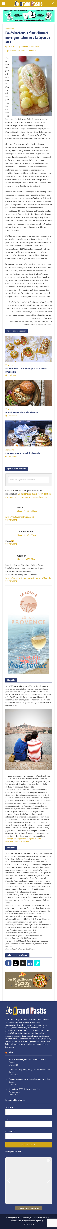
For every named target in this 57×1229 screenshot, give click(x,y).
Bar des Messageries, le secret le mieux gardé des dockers (29, 1080)
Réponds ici (11, 520)
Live (11, 1052)
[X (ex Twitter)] (23, 963)
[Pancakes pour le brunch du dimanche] (28, 433)
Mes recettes (10, 29)
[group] (28, 1180)
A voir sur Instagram (30, 1208)
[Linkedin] (30, 963)
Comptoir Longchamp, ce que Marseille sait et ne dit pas (29, 1070)
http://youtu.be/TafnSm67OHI (19, 516)
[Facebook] (8, 963)
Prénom (10, 1107)
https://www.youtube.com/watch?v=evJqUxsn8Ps (28, 577)
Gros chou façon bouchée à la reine (21, 412)
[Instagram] (16, 963)
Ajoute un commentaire (30, 47)
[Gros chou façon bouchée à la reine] (28, 392)
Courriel (10, 1131)
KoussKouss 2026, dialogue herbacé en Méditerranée (24, 1090)
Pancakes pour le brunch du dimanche (22, 453)
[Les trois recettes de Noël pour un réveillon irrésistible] (28, 348)
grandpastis (11, 50)
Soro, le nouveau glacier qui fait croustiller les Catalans (28, 1060)
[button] (28, 1201)
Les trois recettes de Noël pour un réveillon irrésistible (26, 370)
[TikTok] (37, 963)
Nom (8, 1119)
